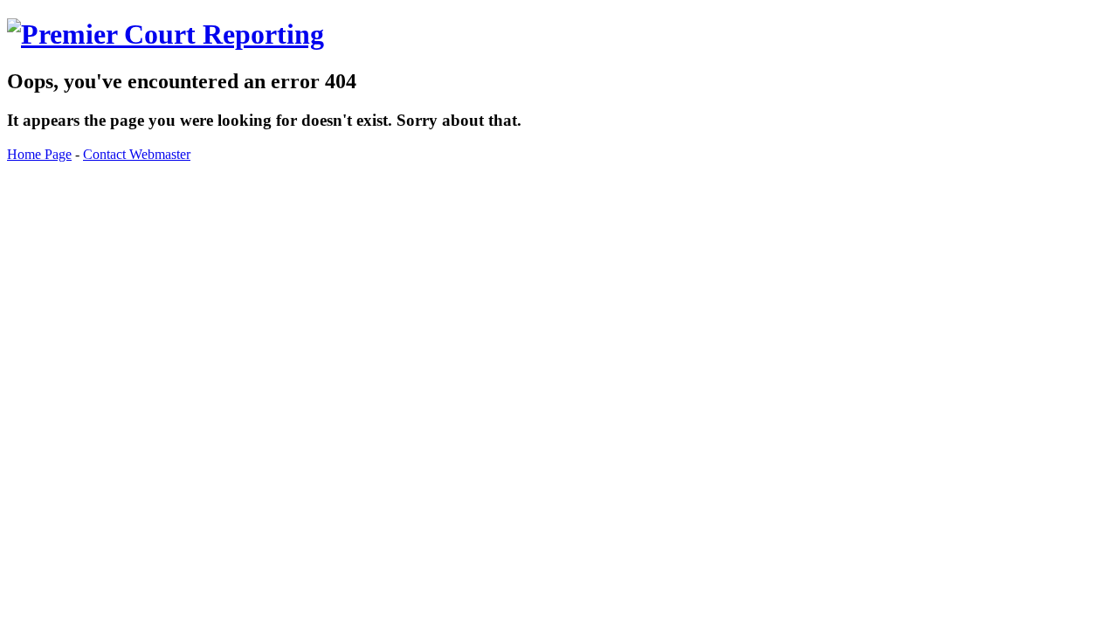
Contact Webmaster (136, 154)
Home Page (39, 154)
